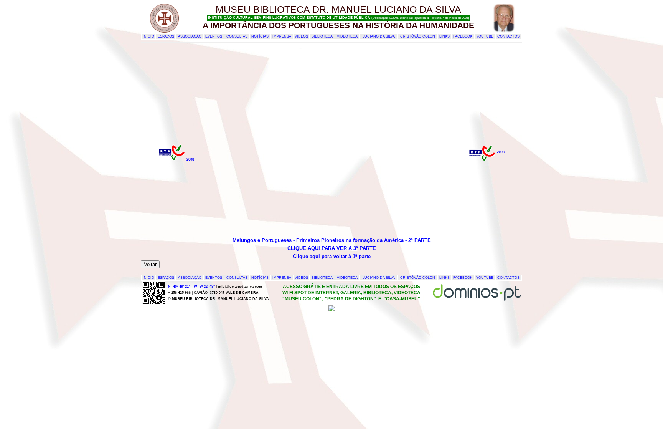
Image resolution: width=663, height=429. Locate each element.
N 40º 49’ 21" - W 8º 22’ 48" (191, 286)
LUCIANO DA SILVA (379, 36)
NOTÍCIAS (260, 36)
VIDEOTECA (347, 36)
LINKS (444, 36)
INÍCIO (148, 36)
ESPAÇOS (166, 36)
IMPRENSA (281, 36)
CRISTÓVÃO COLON (417, 36)
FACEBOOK (462, 36)
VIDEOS (301, 36)
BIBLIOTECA (322, 36)
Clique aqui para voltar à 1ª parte (332, 256)
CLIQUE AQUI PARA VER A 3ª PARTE (331, 248)
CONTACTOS (508, 36)
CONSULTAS (236, 36)
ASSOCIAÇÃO (189, 36)
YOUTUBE (484, 36)
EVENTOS (213, 36)
